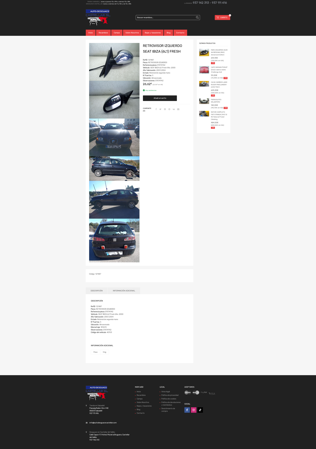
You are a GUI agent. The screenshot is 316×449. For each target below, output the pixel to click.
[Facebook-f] (187, 410)
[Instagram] (193, 410)
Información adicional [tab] (124, 291)
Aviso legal (165, 392)
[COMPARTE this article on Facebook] (155, 109)
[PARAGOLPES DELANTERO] (204, 101)
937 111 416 (219, 2)
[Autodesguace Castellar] (96, 17)
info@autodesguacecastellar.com (103, 423)
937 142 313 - (202, 2)
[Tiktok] (200, 410)
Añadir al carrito (160, 98)
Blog (168, 33)
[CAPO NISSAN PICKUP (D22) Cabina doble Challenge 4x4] (204, 69)
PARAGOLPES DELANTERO (216, 101)
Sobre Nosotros (132, 33)
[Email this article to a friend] (177, 109)
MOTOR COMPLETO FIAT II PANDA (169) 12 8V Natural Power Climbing (219, 115)
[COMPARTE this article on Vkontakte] (173, 109)
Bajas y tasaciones (153, 33)
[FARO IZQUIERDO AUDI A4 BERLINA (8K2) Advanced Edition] (204, 52)
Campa (117, 33)
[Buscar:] (168, 17)
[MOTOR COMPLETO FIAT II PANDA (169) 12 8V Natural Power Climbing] (204, 113)
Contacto (180, 33)
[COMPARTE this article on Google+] (164, 109)
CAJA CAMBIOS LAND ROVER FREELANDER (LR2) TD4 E (219, 84)
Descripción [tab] (97, 291)
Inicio (90, 33)
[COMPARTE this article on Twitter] (160, 109)
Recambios (103, 33)
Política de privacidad (169, 395)
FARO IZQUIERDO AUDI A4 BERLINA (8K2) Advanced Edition (219, 52)
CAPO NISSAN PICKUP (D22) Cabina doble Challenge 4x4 (219, 69)
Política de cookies (168, 399)
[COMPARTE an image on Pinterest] (169, 109)
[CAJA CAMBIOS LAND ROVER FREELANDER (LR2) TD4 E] (204, 84)
